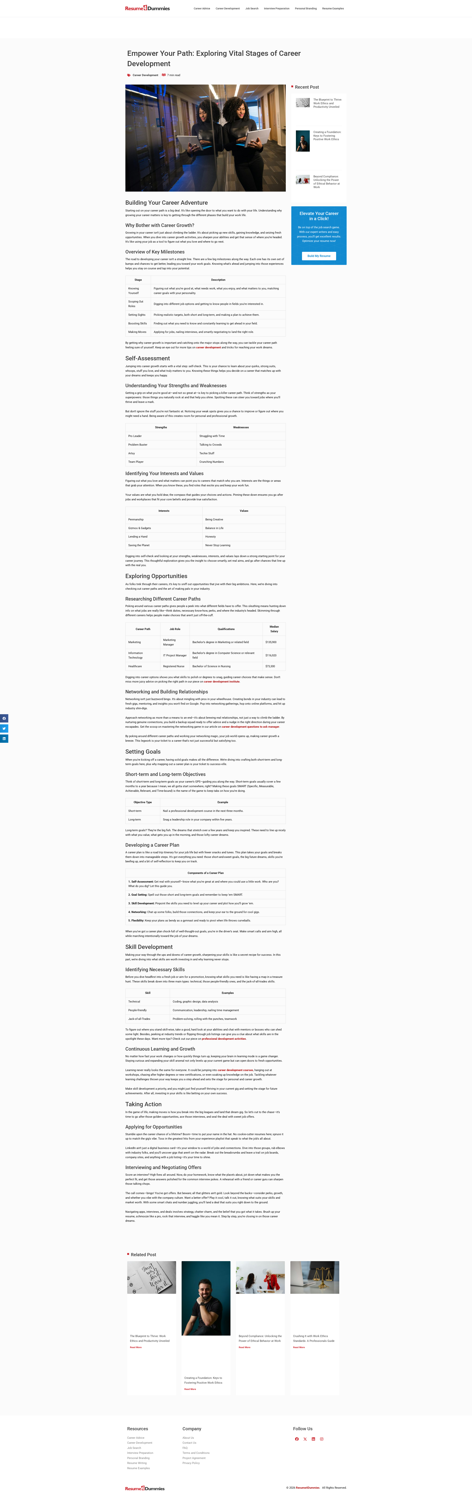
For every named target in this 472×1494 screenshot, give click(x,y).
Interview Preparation (276, 8)
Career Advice (202, 8)
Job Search (251, 8)
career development (208, 347)
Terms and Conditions (196, 1453)
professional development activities (224, 1038)
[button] (4, 718)
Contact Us (189, 1442)
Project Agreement (194, 1458)
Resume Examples (333, 8)
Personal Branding (306, 8)
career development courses (235, 1070)
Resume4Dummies (308, 1487)
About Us (188, 1437)
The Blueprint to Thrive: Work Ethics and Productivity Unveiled (327, 103)
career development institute (222, 681)
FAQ (185, 1448)
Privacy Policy (191, 1463)
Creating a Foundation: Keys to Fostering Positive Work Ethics (327, 135)
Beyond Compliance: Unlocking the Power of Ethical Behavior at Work (326, 182)
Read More (136, 1347)
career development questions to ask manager (250, 726)
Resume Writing (137, 1463)
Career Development (228, 8)
